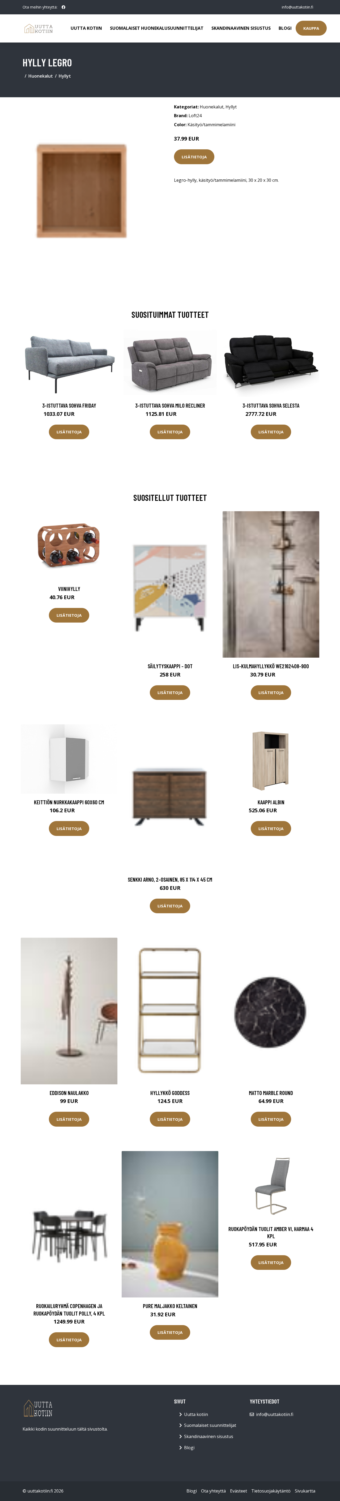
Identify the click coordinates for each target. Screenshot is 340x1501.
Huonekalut (40, 76)
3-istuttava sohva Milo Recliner (170, 405)
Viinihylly (69, 588)
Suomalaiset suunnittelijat (210, 1425)
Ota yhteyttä (213, 1491)
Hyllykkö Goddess (170, 1092)
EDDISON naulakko (69, 1092)
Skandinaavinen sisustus (241, 28)
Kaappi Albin (271, 802)
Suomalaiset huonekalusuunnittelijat (156, 28)
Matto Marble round (271, 1092)
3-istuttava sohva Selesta (271, 405)
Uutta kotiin (86, 28)
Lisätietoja (194, 156)
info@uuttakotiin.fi (297, 7)
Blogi (285, 28)
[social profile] (63, 7)
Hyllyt (65, 76)
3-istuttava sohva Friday (69, 405)
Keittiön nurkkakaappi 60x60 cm (69, 802)
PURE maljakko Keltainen (170, 1306)
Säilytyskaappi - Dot (170, 666)
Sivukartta (305, 1491)
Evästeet (238, 1491)
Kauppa (311, 28)
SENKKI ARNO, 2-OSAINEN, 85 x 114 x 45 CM (170, 879)
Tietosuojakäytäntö (271, 1491)
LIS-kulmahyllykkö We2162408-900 (271, 666)
